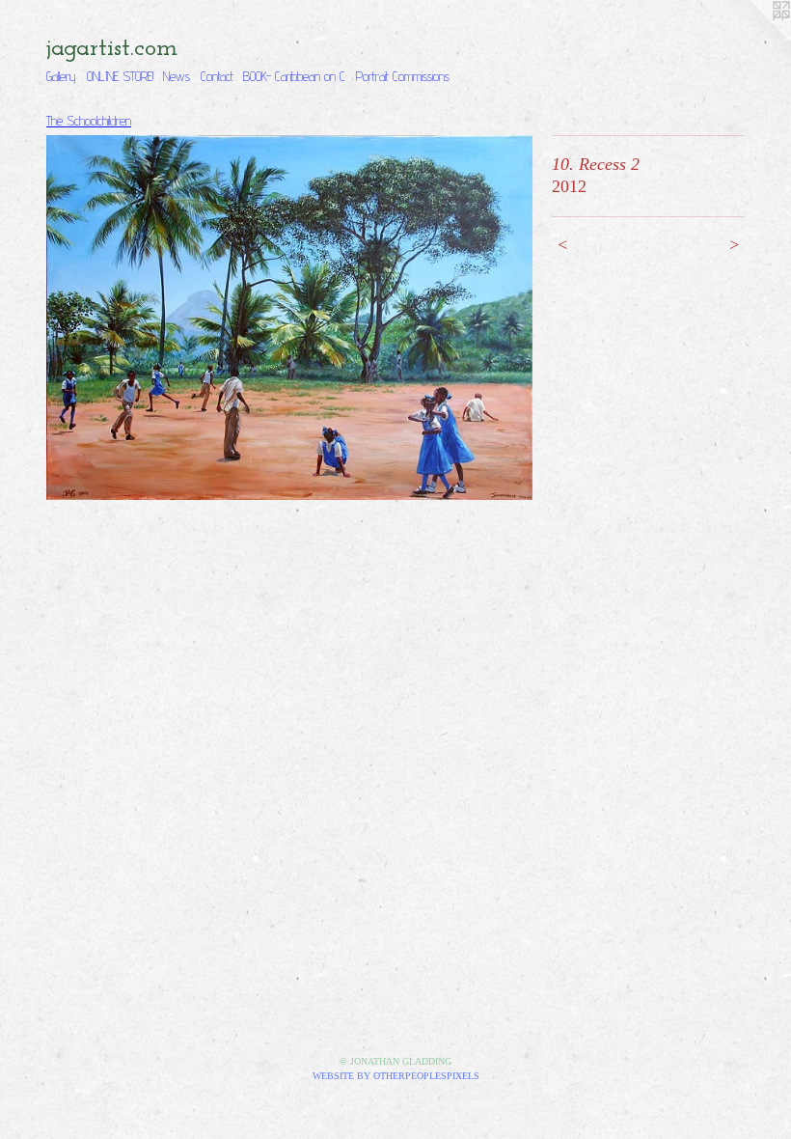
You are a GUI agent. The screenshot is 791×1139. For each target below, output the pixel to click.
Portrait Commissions (403, 76)
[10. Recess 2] (289, 317)
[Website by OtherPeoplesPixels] (752, 38)
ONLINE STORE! (120, 76)
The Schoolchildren (88, 120)
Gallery (61, 76)
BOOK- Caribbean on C (294, 76)
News (176, 76)
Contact (217, 76)
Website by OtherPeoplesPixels (396, 1075)
